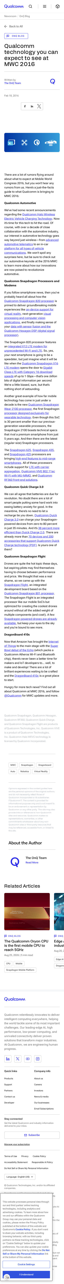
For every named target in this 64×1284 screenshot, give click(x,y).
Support (8, 1084)
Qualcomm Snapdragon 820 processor (29, 301)
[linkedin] (32, 106)
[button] (26, 1168)
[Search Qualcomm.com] (31, 6)
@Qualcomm (13, 695)
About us (38, 1078)
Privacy (24, 1156)
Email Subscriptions (44, 1108)
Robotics (24, 771)
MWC (13, 765)
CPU (8, 963)
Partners (8, 1090)
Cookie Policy (39, 1156)
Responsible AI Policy (42, 1162)
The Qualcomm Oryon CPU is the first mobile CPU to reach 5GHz (26, 945)
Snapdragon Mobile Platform (20, 970)
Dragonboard (44, 765)
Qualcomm (35, 404)
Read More (32, 862)
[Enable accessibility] (7, 1277)
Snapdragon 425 (20, 454)
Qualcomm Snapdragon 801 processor (29, 593)
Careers (38, 1084)
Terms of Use (10, 1156)
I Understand (26, 1274)
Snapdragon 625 (20, 450)
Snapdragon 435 (43, 450)
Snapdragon (27, 765)
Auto (12, 771)
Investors (38, 1090)
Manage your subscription (17, 1144)
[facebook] (24, 106)
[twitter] (39, 106)
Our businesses (41, 1102)
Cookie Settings (26, 1264)
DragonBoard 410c (27, 675)
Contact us (9, 1096)
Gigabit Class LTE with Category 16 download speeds (28, 372)
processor (25, 409)
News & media (41, 1096)
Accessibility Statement (16, 1162)
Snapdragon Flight (16, 585)
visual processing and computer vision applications (27, 318)
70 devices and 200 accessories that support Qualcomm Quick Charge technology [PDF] (31, 541)
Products (8, 1078)
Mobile (19, 963)
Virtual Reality (41, 771)
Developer (9, 1102)
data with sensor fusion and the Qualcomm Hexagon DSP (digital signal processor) (29, 331)
